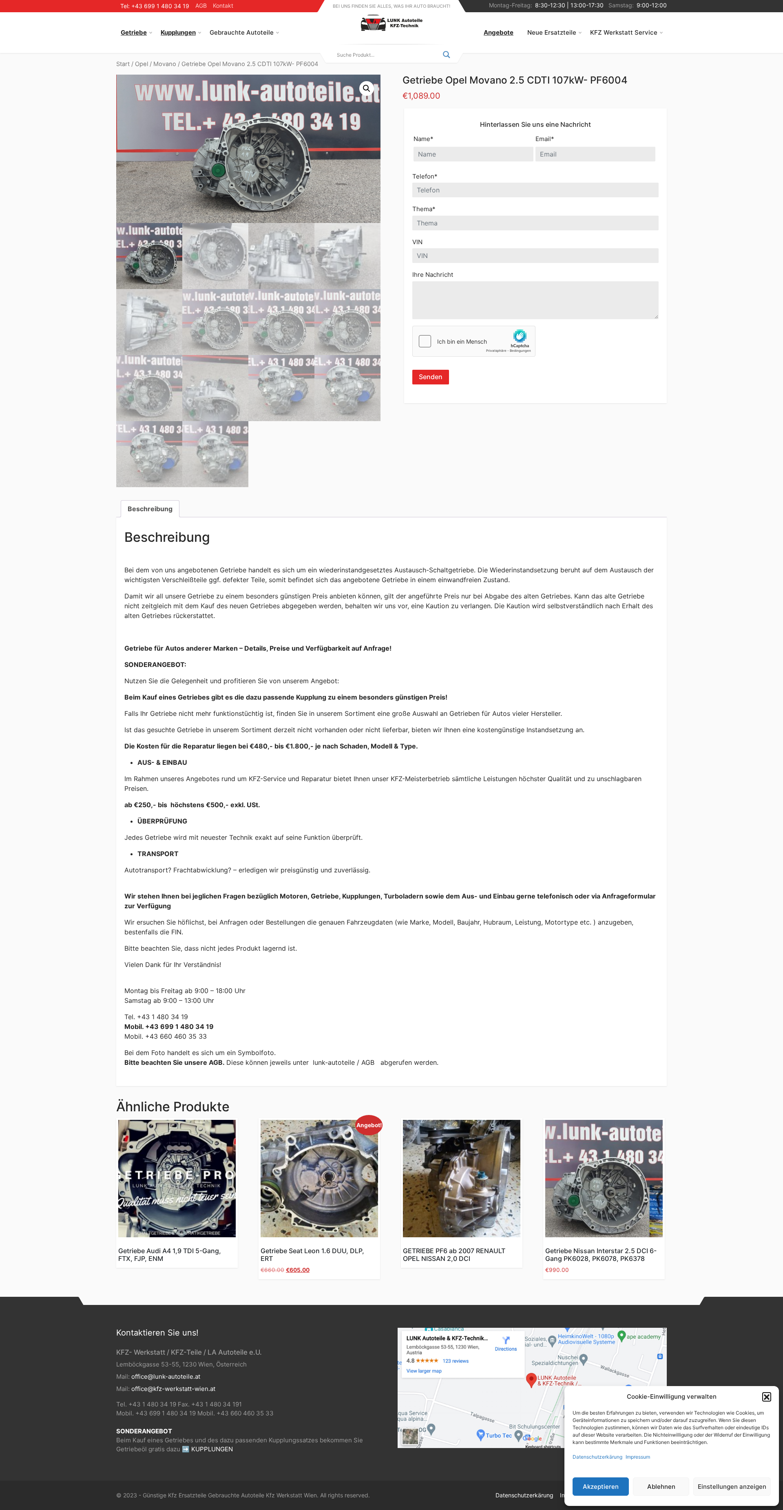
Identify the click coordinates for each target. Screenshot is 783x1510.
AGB (201, 5)
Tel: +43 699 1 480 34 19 (154, 5)
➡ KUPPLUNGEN (207, 1449)
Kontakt (223, 5)
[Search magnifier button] (446, 54)
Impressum (638, 1457)
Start (123, 64)
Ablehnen (661, 1486)
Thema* (424, 209)
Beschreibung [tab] (150, 509)
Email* (544, 139)
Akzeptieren (601, 1486)
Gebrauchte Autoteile (242, 32)
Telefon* (425, 176)
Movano (164, 64)
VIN (417, 242)
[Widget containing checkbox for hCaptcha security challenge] (473, 341)
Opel (141, 64)
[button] (767, 1397)
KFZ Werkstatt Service (623, 32)
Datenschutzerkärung (597, 1457)
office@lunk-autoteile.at (165, 1376)
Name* (424, 139)
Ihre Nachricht (432, 274)
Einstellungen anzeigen (732, 1486)
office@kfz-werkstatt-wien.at (173, 1389)
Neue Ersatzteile (551, 32)
